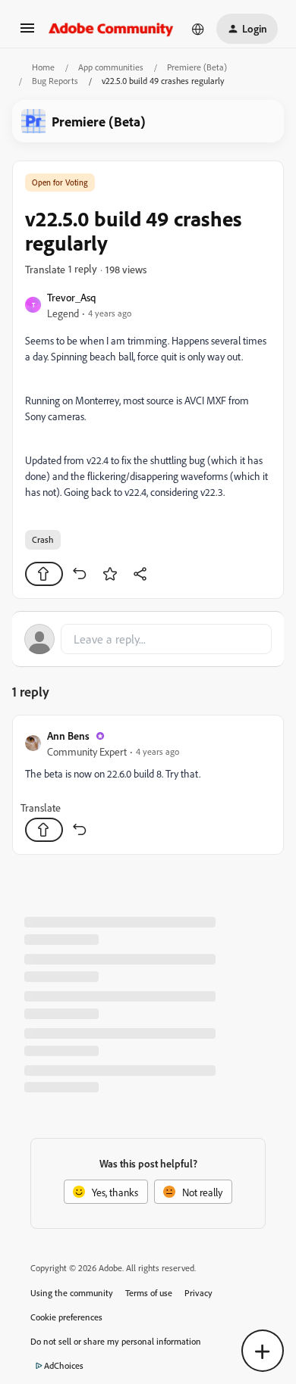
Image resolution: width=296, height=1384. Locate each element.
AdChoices (63, 1365)
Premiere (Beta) (197, 67)
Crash (43, 539)
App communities (110, 67)
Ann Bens (68, 735)
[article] (148, 785)
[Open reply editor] (148, 639)
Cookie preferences (66, 1317)
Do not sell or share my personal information (115, 1341)
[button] (27, 32)
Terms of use (148, 1292)
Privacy (198, 1292)
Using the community (71, 1292)
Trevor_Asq (71, 297)
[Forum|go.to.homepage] (111, 29)
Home (43, 67)
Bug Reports (55, 80)
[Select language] (198, 29)
